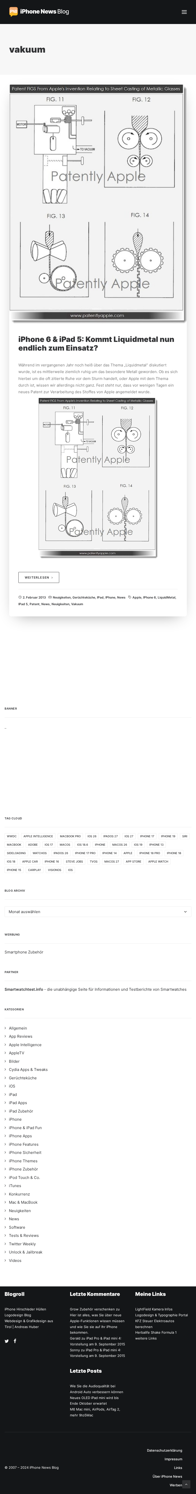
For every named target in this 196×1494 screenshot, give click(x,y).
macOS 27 (111, 861)
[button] (184, 12)
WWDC (12, 836)
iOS (70, 870)
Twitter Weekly (22, 1243)
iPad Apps (18, 1102)
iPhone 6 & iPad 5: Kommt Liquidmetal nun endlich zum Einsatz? (96, 344)
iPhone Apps (20, 1135)
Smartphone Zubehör (24, 952)
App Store (133, 861)
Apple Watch (158, 861)
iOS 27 (129, 836)
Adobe (33, 844)
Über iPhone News (167, 1476)
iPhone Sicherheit (25, 1152)
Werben (176, 1485)
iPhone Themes (23, 1160)
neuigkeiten (60, 604)
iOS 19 (138, 844)
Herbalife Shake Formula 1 (156, 1332)
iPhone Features (24, 1144)
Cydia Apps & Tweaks (28, 1069)
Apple (136, 597)
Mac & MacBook (23, 1202)
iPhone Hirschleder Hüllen (25, 1309)
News (121, 597)
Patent (35, 604)
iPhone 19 (168, 836)
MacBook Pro (70, 836)
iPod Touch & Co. (24, 1177)
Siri (184, 836)
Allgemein (18, 1028)
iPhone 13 (156, 844)
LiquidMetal (166, 597)
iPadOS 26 (61, 853)
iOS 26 (92, 836)
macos (65, 844)
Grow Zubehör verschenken (92, 1309)
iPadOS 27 (110, 836)
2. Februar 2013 (34, 597)
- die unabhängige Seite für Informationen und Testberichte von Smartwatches (96, 989)
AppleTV (16, 1052)
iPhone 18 (174, 853)
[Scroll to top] (186, 1483)
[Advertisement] (98, 765)
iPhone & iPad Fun (25, 1127)
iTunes (15, 1185)
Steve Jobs (74, 861)
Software (17, 1227)
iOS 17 (49, 844)
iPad (100, 597)
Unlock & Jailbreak (25, 1252)
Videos (15, 1260)
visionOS (54, 870)
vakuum (77, 604)
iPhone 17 (147, 836)
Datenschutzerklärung (164, 1450)
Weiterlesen (37, 577)
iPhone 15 (14, 870)
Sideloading (16, 853)
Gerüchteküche (83, 597)
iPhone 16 (52, 861)
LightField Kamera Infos (154, 1309)
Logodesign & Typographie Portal (161, 1315)
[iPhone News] (39, 12)
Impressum (173, 1459)
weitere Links (146, 1338)
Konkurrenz (19, 1194)
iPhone (110, 597)
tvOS (93, 861)
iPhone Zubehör (23, 1169)
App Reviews (20, 1036)
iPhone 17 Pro (85, 853)
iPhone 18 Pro (149, 853)
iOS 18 (11, 861)
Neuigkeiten (62, 597)
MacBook (14, 844)
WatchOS (40, 853)
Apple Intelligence (38, 836)
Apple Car (30, 861)
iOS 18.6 (82, 844)
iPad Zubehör (21, 1111)
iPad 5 (23, 604)
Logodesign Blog (18, 1315)
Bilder (14, 1061)
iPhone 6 (149, 597)
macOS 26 (119, 844)
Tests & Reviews (24, 1235)
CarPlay (34, 870)
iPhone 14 (109, 853)
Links (178, 1468)
